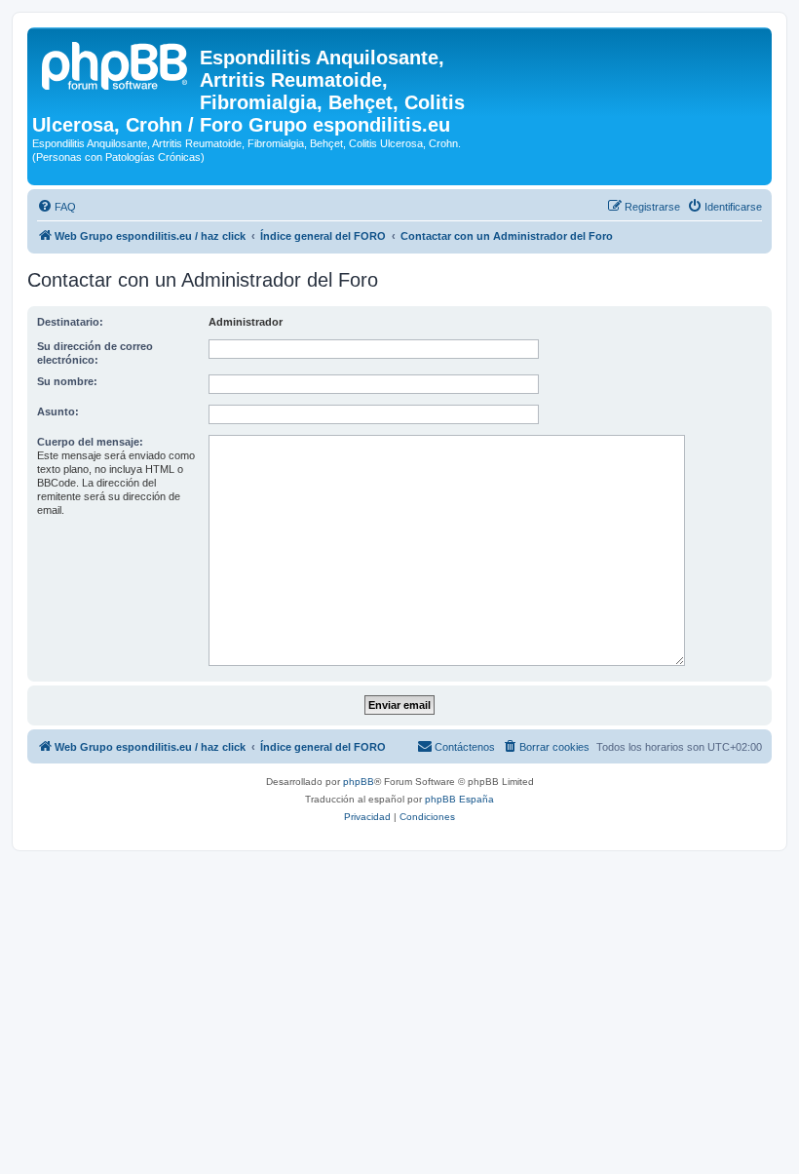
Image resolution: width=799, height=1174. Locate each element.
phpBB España (459, 799)
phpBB (358, 781)
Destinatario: (70, 322)
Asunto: (58, 411)
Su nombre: (67, 381)
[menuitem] (56, 206)
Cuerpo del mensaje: (90, 442)
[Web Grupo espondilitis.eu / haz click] (116, 63)
